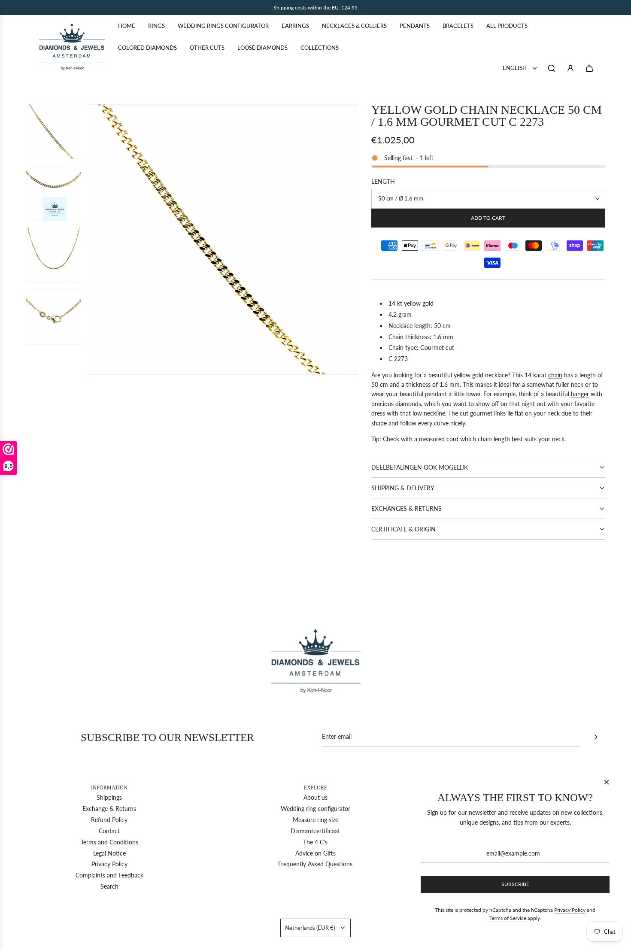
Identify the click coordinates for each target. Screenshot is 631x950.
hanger (580, 394)
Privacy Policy (569, 910)
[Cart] (589, 68)
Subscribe (515, 884)
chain (555, 375)
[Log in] (570, 68)
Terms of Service (507, 918)
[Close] (606, 782)
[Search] (551, 68)
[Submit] (595, 737)
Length (383, 181)
